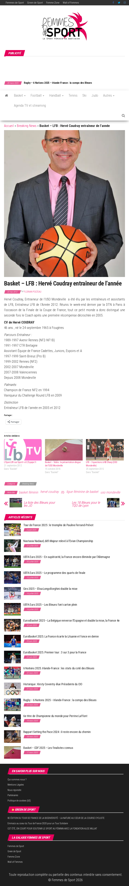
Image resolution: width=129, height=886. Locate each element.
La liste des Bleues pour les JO (39, 504)
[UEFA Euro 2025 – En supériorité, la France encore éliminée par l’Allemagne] (12, 561)
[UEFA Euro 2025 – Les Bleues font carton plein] (12, 609)
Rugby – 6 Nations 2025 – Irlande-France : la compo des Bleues (60, 700)
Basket (19, 95)
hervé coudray (49, 492)
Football (36, 95)
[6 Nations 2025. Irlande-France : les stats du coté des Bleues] (12, 672)
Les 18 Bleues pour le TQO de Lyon (86, 504)
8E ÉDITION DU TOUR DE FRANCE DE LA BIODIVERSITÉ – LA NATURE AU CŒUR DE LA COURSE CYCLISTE (56, 818)
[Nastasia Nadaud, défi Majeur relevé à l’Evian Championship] (12, 545)
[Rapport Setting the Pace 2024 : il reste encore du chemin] (12, 736)
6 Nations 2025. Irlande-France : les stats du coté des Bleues (58, 668)
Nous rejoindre (14, 790)
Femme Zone (52, 2)
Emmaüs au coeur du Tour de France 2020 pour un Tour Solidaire (38, 823)
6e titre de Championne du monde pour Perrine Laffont (55, 716)
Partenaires (13, 795)
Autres (108, 95)
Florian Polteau (32, 291)
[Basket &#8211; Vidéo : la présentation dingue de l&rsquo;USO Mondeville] (64, 449)
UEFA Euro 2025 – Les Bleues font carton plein (50, 604)
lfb (62, 492)
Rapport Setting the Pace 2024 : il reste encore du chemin (57, 732)
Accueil (9, 126)
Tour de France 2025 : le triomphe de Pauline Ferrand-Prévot (58, 525)
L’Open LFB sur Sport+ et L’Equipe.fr (20, 462)
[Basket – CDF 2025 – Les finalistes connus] (12, 752)
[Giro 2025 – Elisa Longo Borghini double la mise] (12, 593)
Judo (95, 95)
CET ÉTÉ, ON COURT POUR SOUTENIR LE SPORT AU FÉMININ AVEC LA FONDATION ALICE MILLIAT (52, 828)
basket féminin (28, 492)
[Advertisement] (65, 67)
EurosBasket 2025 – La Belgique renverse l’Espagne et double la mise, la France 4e (71, 620)
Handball (55, 95)
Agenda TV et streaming (30, 105)
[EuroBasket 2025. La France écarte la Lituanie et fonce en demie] (12, 640)
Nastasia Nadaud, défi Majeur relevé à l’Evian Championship (58, 541)
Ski (84, 95)
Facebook (113, 2)
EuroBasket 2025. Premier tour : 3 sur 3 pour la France (54, 652)
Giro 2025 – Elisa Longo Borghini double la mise (50, 588)
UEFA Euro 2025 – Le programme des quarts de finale (54, 573)
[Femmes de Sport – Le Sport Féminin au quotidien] (6, 95)
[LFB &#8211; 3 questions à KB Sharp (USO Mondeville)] (105, 449)
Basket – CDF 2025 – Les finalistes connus (47, 82)
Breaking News (26, 126)
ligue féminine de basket (82, 492)
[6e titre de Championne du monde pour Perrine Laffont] (12, 720)
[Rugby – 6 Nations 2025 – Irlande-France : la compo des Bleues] (12, 704)
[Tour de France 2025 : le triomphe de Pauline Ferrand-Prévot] (12, 529)
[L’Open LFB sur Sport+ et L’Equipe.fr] (23, 449)
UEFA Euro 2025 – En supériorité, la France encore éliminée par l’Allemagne (66, 557)
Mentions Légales (16, 784)
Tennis (73, 95)
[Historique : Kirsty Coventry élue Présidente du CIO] (12, 688)
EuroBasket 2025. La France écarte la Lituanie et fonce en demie (61, 636)
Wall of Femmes (71, 2)
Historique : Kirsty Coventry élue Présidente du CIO (52, 684)
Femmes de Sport (15, 2)
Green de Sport (35, 2)
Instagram (124, 2)
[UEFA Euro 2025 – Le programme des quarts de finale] (12, 577)
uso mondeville (110, 492)
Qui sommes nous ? (17, 779)
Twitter (119, 2)
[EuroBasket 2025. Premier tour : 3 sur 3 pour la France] (12, 656)
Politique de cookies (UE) (19, 800)
